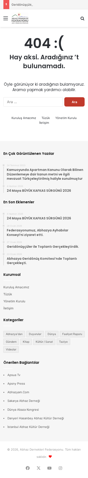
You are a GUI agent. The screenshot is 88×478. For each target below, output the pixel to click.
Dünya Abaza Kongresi (23, 409)
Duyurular (35, 334)
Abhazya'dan (14, 334)
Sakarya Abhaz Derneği (23, 401)
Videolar (11, 349)
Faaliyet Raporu (72, 334)
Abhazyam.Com (18, 392)
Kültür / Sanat (44, 341)
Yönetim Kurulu (66, 118)
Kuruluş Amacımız (24, 118)
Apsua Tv (13, 375)
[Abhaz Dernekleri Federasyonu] (29, 18)
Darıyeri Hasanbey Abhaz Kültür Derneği (35, 418)
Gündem (11, 341)
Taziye (63, 341)
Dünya (52, 334)
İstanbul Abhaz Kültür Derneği (28, 427)
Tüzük (46, 118)
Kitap (26, 341)
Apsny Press (16, 383)
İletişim (44, 122)
